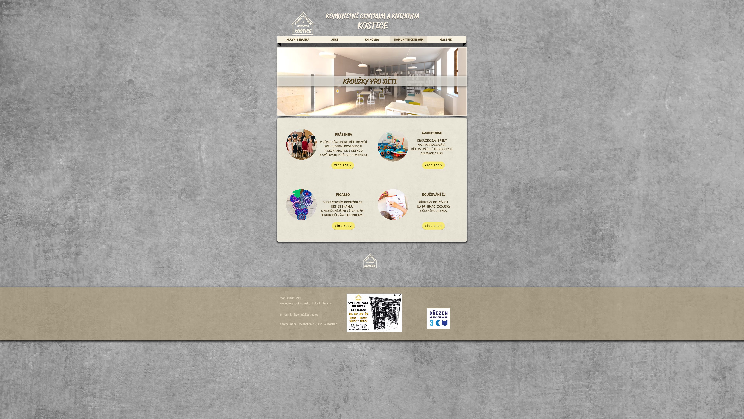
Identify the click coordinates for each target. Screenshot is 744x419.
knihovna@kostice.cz (304, 315)
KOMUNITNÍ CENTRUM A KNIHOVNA (372, 16)
